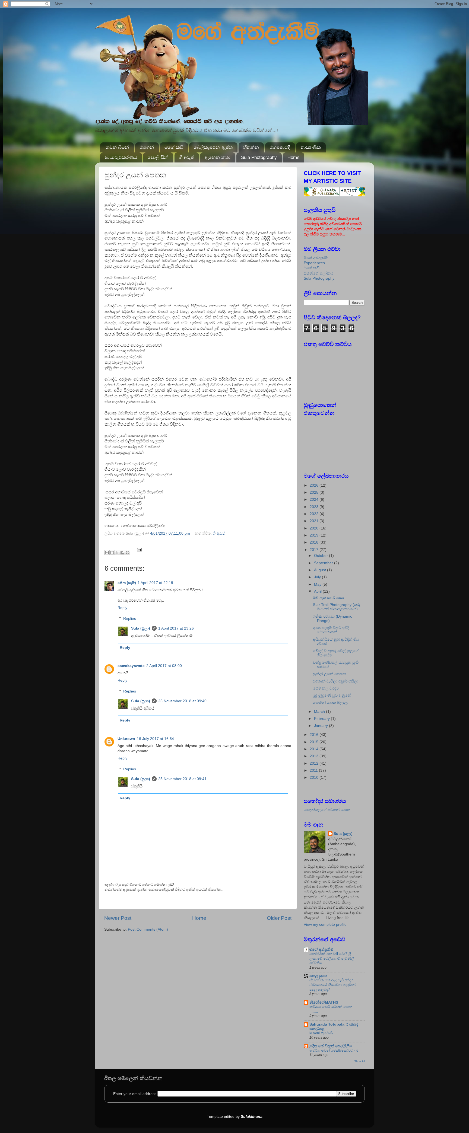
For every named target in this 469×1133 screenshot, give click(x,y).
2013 (314, 756)
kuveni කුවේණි (321, 1033)
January (321, 726)
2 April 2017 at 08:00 (164, 666)
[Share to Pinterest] (127, 552)
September (324, 563)
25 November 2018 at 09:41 (182, 779)
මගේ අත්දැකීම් (316, 258)
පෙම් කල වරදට (326, 688)
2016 (314, 735)
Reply (122, 608)
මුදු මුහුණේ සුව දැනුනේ (332, 695)
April (318, 591)
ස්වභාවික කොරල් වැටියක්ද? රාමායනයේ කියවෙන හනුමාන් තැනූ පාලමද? (332, 984)
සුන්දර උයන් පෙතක (329, 674)
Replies (129, 619)
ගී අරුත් (186, 157)
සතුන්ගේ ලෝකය (318, 273)
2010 (314, 777)
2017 (314, 550)
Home (293, 157)
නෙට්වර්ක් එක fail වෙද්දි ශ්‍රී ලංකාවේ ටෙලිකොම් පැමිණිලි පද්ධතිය (331, 958)
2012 (314, 763)
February (322, 719)
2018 (314, 542)
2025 (314, 492)
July (318, 577)
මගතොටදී (280, 147)
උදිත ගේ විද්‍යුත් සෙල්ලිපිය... (332, 1046)
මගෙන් (147, 147)
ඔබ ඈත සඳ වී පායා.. (329, 598)
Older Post (279, 918)
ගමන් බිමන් (117, 147)
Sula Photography (259, 157)
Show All (359, 1061)
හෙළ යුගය (318, 976)
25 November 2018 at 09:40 (182, 701)
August (320, 570)
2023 (314, 507)
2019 (314, 535)
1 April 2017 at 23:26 (176, 628)
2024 (314, 499)
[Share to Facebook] (122, 552)
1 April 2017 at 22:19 (155, 583)
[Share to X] (117, 552)
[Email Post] (138, 549)
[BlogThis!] (112, 552)
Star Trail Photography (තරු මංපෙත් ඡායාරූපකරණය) (336, 607)
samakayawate (131, 666)
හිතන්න (251, 147)
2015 (314, 742)
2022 (314, 514)
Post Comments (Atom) (148, 929)
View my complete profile (325, 925)
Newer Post (117, 918)
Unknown (126, 739)
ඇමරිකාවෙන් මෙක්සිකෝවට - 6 (333, 1050)
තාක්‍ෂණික (311, 147)
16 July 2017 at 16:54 (155, 739)
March (320, 712)
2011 (314, 770)
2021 (314, 521)
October (321, 556)
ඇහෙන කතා (217, 157)
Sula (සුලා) (140, 628)
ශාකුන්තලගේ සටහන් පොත (327, 810)
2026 (314, 485)
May (318, 584)
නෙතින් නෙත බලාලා (330, 703)
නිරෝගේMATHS (323, 1002)
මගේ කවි (173, 147)
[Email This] (107, 552)
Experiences (314, 263)
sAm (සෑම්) (127, 583)
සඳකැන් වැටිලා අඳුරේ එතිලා (335, 681)
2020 (314, 528)
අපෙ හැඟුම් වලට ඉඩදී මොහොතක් (331, 630)
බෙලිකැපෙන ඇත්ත (213, 147)
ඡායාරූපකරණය (121, 157)
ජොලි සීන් (158, 157)
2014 (314, 749)
